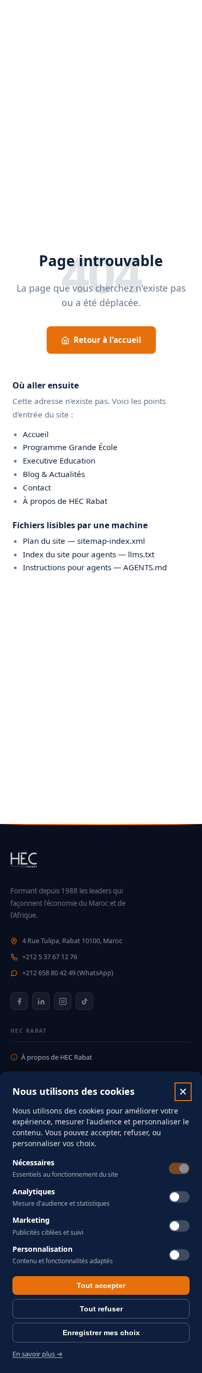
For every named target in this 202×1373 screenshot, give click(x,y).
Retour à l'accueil (107, 340)
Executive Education (59, 460)
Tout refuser (101, 1309)
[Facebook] (19, 1001)
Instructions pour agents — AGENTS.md (95, 567)
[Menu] (181, 20)
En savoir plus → (37, 1353)
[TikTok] (84, 1001)
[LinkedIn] (41, 1001)
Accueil (36, 434)
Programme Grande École (70, 447)
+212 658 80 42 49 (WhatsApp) (67, 973)
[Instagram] (62, 1001)
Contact (37, 487)
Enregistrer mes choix (101, 1332)
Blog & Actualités (54, 474)
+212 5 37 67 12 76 (49, 956)
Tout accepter (101, 1285)
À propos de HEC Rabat (65, 501)
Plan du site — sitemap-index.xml (84, 541)
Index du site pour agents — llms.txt (88, 554)
